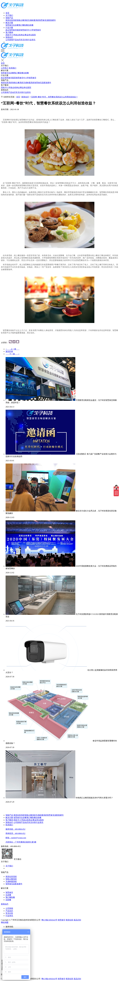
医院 (34, 35)
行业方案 (9, 28)
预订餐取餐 (23, 25)
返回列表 (9, 351)
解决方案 (9, 23)
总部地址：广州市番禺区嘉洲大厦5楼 (21, 842)
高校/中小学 (10, 35)
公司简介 (4, 68)
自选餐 (16, 25)
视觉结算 (69, 920)
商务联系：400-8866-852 (15, 833)
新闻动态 (9, 37)
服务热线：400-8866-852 (15, 829)
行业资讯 (31, 40)
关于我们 (9, 15)
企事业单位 (27, 35)
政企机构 (19, 35)
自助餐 (30, 25)
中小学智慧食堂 (34, 30)
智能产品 (9, 18)
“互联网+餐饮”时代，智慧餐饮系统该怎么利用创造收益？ (54, 97)
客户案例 (9, 32)
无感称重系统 (33, 20)
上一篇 (12, 349)
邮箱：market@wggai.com (16, 838)
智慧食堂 (9, 25)
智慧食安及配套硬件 (47, 20)
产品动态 (16, 40)
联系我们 (12, 68)
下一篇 (12, 354)
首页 (7, 13)
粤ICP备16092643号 (49, 920)
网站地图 (4, 922)
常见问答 (24, 40)
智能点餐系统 (22, 20)
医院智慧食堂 (22, 30)
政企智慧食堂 (11, 30)
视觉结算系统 (11, 20)
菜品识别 (77, 920)
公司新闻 (9, 40)
